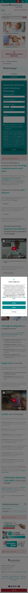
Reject (14, 307)
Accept (14, 303)
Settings (14, 311)
